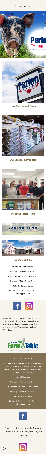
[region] (23, 5)
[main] (23, 106)
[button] (3, 14)
